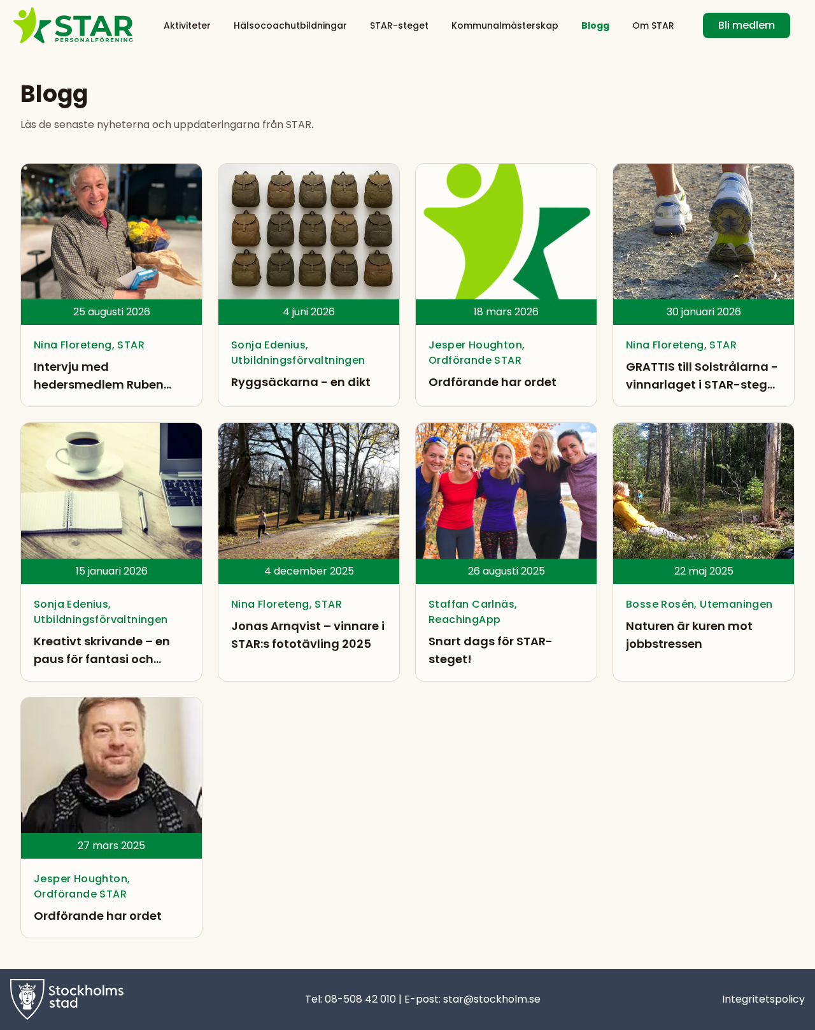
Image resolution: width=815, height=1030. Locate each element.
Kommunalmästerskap (504, 25)
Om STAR (653, 25)
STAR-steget (399, 25)
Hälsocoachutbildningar (290, 25)
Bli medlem (746, 25)
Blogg (595, 25)
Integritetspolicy (763, 999)
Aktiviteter (187, 25)
